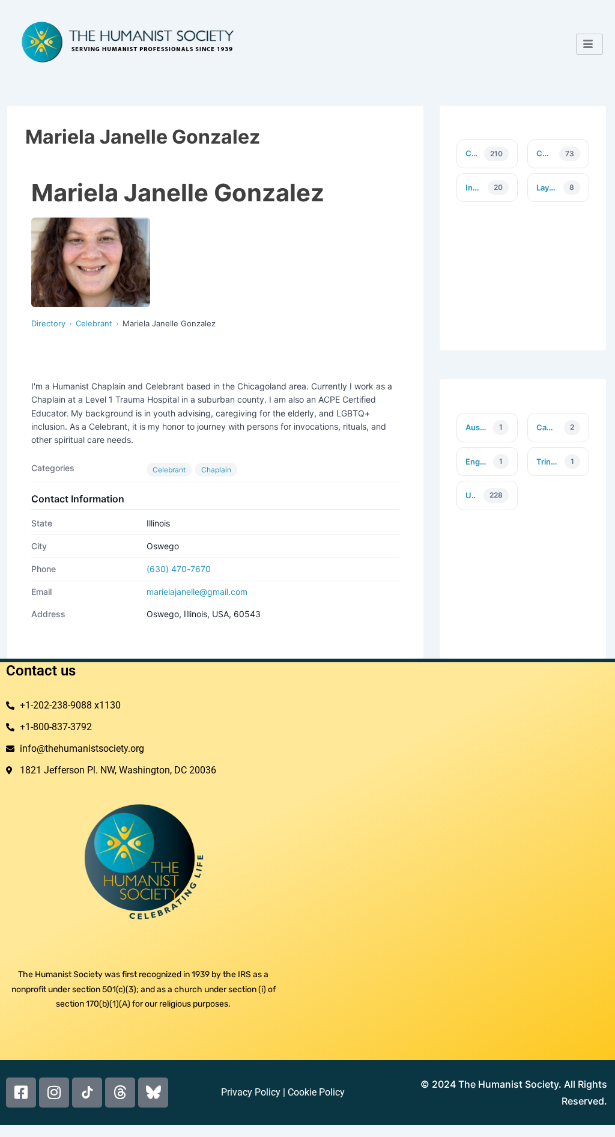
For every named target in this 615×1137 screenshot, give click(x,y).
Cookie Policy (316, 1092)
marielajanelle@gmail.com (197, 592)
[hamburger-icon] (589, 44)
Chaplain (216, 469)
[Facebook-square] (21, 1093)
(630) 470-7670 (179, 569)
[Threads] (120, 1093)
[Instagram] (54, 1093)
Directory (48, 323)
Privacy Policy (250, 1092)
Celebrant (94, 323)
